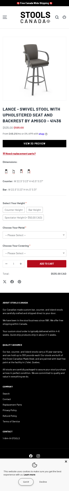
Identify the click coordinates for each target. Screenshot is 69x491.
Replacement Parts (12, 404)
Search (6, 393)
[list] (34, 69)
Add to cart (47, 263)
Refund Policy (10, 415)
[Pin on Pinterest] (19, 281)
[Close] (66, 461)
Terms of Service (11, 421)
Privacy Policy (10, 410)
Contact (7, 399)
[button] (64, 17)
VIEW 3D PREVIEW (35, 143)
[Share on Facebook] (12, 281)
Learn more (29, 474)
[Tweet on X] (4, 281)
